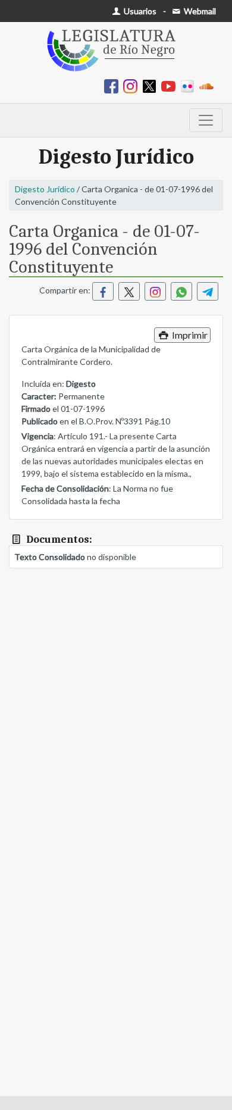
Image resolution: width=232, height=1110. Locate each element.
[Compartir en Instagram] (155, 291)
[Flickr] (189, 85)
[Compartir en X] (129, 291)
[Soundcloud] (208, 85)
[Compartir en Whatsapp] (181, 291)
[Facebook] (113, 85)
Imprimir (189, 334)
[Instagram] (132, 85)
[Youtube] (170, 85)
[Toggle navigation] (205, 120)
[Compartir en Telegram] (207, 291)
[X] (151, 85)
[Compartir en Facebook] (103, 291)
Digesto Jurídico (45, 189)
